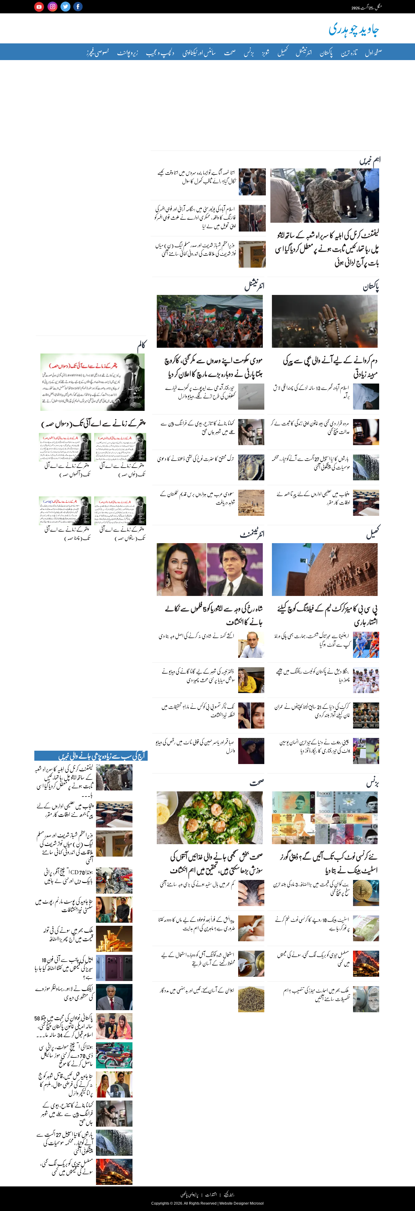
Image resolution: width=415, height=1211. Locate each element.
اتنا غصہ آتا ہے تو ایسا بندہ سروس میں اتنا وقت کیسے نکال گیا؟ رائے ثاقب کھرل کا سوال (196, 176)
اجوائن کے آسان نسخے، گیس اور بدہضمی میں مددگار (197, 990)
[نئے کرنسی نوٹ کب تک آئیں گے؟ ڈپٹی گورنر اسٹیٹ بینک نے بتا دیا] (325, 819)
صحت (230, 52)
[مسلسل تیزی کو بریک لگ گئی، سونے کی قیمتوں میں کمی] (366, 965)
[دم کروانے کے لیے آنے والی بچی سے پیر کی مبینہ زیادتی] (325, 322)
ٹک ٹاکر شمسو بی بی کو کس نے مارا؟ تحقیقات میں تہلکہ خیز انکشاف (198, 710)
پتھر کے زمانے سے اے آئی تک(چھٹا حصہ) (67, 533)
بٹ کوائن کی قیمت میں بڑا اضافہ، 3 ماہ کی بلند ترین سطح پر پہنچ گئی (311, 888)
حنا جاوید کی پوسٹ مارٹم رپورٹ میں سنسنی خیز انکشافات (64, 905)
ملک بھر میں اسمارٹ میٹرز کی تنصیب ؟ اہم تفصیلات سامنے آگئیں (316, 994)
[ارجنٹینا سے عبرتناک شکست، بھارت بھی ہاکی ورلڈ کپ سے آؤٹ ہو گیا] (366, 646)
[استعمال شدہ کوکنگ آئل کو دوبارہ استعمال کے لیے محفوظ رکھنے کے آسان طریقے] (251, 965)
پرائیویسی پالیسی (189, 1194)
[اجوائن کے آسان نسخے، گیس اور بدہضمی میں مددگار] (251, 1000)
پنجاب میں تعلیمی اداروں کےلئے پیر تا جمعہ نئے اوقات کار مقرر (313, 498)
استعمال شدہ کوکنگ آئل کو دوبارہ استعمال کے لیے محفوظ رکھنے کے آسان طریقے (198, 959)
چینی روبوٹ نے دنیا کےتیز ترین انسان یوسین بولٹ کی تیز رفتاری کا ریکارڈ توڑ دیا (314, 746)
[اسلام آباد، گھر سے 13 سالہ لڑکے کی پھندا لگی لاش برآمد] (366, 398)
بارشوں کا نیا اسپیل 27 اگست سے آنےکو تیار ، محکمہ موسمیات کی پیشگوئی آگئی (310, 462)
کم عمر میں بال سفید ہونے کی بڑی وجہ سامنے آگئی (197, 884)
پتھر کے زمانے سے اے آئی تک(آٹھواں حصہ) (67, 469)
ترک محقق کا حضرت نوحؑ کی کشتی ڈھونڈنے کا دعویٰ (195, 458)
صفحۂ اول (373, 52)
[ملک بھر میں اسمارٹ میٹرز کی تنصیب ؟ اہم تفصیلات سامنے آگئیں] (366, 1000)
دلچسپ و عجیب (160, 52)
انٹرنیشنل (304, 52)
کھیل (282, 52)
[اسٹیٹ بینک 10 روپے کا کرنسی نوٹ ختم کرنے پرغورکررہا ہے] (366, 929)
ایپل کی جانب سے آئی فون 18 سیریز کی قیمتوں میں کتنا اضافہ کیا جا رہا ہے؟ (64, 967)
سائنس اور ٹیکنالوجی (199, 52)
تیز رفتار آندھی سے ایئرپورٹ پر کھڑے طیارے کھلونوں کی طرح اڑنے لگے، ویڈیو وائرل (200, 391)
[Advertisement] (207, 101)
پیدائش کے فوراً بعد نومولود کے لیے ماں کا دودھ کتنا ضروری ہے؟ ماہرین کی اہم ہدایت (196, 923)
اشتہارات (211, 1194)
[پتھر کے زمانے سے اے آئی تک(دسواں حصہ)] (92, 383)
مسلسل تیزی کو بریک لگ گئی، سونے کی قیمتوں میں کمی (313, 959)
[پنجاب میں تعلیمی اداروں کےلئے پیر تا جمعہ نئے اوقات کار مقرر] (366, 504)
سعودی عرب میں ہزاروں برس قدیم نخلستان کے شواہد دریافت (197, 498)
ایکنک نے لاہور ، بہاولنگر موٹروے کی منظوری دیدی (64, 992)
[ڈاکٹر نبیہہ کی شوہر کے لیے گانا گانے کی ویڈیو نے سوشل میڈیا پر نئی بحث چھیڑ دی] (251, 681)
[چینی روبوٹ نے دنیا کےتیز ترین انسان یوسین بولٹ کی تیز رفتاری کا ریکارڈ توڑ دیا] (366, 752)
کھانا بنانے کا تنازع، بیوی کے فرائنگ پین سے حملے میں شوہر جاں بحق (197, 427)
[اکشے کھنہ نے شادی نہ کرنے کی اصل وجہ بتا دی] (251, 646)
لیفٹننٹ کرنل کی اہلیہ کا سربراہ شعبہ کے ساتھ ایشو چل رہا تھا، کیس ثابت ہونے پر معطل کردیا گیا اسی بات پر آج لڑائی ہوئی (327, 248)
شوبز (265, 52)
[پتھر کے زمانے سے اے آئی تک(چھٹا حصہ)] (65, 512)
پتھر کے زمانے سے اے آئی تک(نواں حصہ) (122, 469)
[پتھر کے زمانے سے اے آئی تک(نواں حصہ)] (120, 448)
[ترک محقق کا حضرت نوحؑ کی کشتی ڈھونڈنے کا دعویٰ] (251, 468)
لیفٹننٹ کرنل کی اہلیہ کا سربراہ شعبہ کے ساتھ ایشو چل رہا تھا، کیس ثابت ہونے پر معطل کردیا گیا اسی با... (63, 781)
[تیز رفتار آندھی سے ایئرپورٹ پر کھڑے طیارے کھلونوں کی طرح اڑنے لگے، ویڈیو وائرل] (251, 398)
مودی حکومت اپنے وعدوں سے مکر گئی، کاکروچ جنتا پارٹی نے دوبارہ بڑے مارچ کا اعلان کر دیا (213, 367)
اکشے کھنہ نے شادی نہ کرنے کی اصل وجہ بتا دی (196, 636)
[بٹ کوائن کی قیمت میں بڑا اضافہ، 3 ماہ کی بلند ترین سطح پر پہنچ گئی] (366, 894)
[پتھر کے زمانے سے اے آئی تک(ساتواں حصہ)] (120, 512)
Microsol (257, 1203)
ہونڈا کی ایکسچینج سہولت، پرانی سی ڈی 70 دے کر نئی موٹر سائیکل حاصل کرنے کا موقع (66, 1055)
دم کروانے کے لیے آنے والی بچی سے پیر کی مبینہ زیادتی (330, 367)
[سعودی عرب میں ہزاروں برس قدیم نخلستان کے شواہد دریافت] (251, 504)
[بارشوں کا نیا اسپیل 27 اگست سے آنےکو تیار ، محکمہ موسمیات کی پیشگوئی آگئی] (366, 468)
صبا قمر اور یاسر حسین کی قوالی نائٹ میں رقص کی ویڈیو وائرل (195, 746)
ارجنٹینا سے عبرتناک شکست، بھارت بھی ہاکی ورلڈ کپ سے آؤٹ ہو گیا (312, 640)
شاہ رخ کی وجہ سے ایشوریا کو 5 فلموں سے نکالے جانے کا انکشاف (213, 615)
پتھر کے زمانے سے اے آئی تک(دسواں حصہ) (93, 423)
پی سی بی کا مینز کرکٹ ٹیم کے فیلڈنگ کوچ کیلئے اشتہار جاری (327, 615)
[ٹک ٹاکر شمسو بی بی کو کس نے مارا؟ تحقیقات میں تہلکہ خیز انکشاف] (251, 717)
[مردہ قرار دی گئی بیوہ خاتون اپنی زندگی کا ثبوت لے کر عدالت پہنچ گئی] (366, 433)
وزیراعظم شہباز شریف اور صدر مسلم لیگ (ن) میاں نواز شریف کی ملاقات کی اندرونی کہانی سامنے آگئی (195, 249)
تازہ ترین (349, 52)
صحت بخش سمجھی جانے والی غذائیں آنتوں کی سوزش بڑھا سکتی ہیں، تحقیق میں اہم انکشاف (216, 863)
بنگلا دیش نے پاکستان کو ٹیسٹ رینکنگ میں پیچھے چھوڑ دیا (313, 675)
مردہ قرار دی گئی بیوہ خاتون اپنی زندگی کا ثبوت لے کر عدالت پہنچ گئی (310, 427)
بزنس (249, 52)
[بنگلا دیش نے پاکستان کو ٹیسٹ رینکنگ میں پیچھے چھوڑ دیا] (366, 681)
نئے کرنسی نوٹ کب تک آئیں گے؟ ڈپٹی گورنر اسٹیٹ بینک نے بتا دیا (329, 863)
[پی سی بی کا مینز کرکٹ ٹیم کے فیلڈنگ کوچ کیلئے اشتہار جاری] (325, 571)
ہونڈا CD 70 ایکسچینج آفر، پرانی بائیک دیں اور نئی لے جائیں (68, 876)
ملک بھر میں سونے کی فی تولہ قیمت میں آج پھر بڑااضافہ (68, 934)
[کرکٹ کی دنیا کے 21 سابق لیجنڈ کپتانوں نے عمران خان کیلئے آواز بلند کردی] (366, 717)
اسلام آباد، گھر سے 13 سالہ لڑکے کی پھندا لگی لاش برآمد (311, 391)
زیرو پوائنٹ (127, 52)
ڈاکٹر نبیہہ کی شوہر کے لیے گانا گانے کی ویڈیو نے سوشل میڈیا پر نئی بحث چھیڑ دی (198, 675)
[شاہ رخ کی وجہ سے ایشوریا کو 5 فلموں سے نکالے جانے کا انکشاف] (209, 571)
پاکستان (326, 52)
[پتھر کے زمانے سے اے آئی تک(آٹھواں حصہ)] (65, 448)
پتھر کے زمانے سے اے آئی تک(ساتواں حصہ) (122, 533)
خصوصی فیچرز (98, 52)
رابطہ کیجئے (229, 1194)
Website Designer (234, 1203)
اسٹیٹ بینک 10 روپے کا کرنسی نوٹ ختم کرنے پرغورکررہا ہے (312, 923)
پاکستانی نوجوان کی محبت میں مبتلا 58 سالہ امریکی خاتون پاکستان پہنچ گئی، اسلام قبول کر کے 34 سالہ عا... (63, 1025)
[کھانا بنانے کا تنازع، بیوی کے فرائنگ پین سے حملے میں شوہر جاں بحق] (251, 433)
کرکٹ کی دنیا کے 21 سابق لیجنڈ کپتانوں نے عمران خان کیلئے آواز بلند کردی (312, 710)
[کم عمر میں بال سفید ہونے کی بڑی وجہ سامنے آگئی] (251, 894)
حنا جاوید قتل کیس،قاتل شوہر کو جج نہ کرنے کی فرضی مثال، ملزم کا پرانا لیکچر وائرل (65, 1084)
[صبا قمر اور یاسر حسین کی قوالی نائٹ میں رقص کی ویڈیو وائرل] (251, 752)
